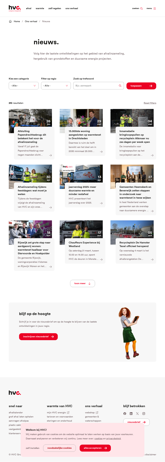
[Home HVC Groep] (15, 8)
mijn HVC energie (56, 412)
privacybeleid (113, 438)
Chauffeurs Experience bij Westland (84, 244)
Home (17, 21)
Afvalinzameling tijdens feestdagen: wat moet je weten (32, 190)
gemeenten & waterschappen (93, 418)
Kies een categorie (19, 78)
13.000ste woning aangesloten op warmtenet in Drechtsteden (85, 134)
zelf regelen (54, 8)
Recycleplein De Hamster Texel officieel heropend (134, 244)
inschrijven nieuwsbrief (35, 336)
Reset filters (150, 102)
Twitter (137, 413)
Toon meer (80, 283)
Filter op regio (48, 78)
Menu (149, 8)
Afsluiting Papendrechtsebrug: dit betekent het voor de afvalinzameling (32, 136)
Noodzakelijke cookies (59, 447)
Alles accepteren (93, 447)
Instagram (143, 413)
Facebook (124, 413)
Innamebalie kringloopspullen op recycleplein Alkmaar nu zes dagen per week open (134, 136)
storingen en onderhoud (59, 420)
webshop (90, 412)
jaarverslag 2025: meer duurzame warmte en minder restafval (82, 190)
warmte (40, 8)
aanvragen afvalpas (19, 420)
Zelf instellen (32, 448)
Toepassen (136, 85)
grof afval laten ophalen (21, 416)
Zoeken (140, 4)
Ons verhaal (31, 21)
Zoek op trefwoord (83, 78)
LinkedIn (131, 413)
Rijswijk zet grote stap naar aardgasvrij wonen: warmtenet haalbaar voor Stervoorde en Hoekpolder (34, 248)
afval (28, 8)
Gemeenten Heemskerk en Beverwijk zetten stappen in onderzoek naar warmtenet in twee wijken (135, 192)
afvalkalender (16, 412)
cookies (98, 438)
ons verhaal (71, 8)
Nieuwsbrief (133, 421)
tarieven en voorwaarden (60, 416)
